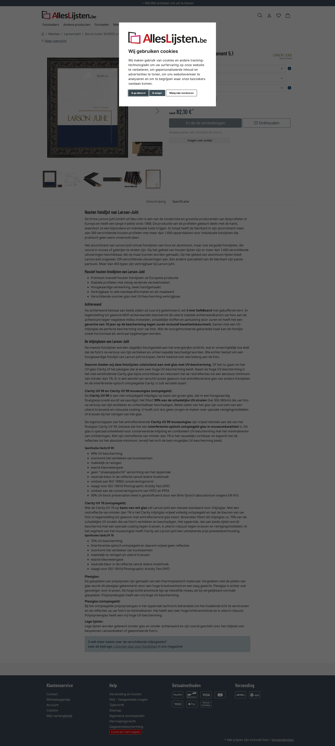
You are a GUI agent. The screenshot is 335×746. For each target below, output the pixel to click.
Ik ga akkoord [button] (138, 93)
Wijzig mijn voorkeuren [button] (181, 93)
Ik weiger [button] (157, 93)
